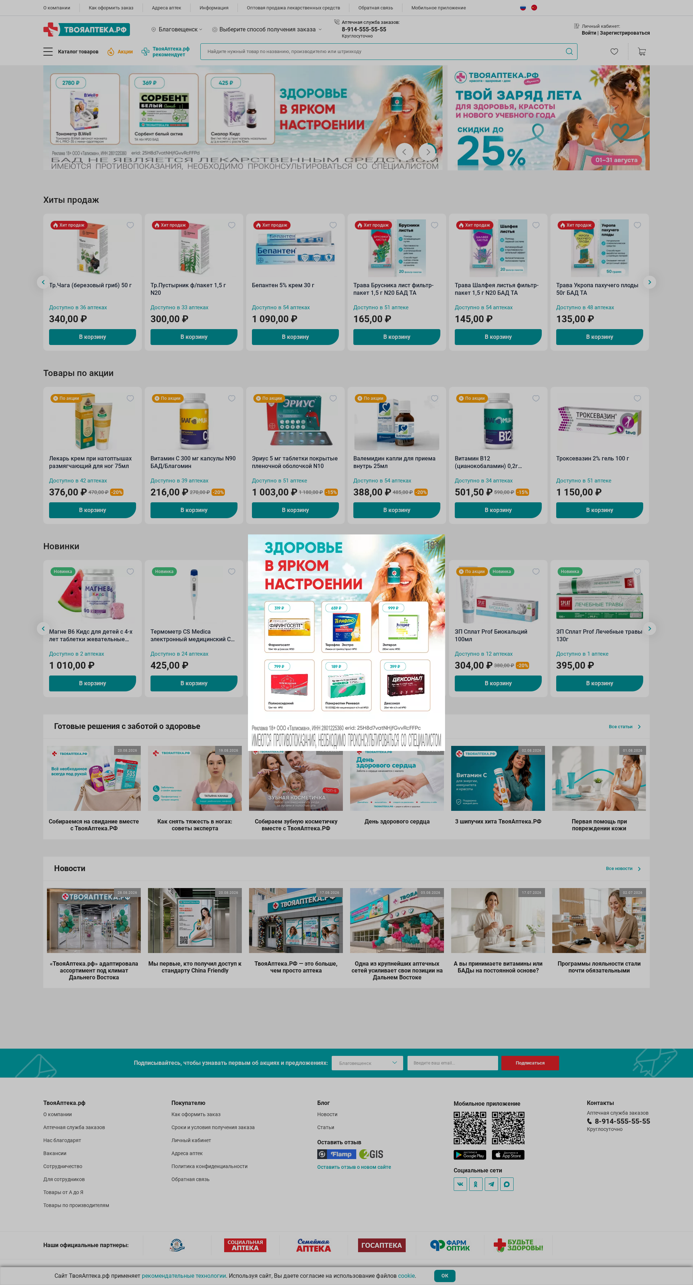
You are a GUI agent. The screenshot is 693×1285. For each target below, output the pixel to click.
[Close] (437, 542)
